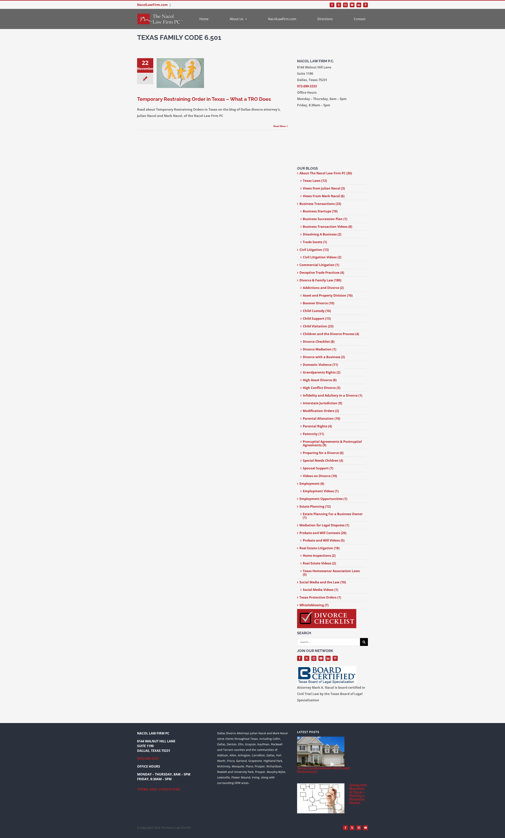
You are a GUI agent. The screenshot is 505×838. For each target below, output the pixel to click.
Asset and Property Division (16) (328, 295)
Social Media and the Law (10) (322, 582)
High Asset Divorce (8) (320, 380)
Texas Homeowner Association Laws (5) (331, 572)
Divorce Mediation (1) (319, 349)
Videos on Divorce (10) (320, 476)
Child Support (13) (317, 318)
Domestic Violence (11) (320, 364)
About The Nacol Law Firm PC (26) (325, 173)
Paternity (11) (313, 434)
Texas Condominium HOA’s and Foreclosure (323, 770)
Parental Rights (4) (317, 426)
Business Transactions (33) (320, 204)
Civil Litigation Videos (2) (322, 257)
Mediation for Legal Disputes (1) (324, 525)
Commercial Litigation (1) (319, 265)
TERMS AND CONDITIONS (158, 789)
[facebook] (332, 5)
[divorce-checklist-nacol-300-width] (326, 610)
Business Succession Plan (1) (325, 219)
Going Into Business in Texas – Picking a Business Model (358, 794)
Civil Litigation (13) (314, 249)
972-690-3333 (307, 86)
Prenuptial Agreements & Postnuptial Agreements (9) (332, 443)
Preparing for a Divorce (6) (323, 453)
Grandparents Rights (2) (321, 372)
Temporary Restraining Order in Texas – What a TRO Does (204, 99)
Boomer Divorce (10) (318, 303)
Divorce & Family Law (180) (320, 280)
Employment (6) (311, 483)
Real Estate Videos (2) (319, 563)
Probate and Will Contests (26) (322, 533)
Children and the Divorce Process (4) (331, 334)
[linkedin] (358, 5)
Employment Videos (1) (321, 491)
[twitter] (338, 5)
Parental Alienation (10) (321, 418)
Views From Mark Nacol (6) (323, 196)
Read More (279, 126)
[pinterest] (365, 5)
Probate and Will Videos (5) (323, 540)
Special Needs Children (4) (323, 460)
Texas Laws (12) (315, 180)
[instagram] (345, 5)
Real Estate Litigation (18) (319, 548)
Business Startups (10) (320, 211)
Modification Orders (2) (321, 411)
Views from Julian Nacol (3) (324, 188)
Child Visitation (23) (318, 326)
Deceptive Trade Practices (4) (321, 272)
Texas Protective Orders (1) (320, 597)
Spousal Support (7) (318, 468)
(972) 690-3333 (148, 758)
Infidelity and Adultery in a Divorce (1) (332, 395)
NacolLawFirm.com (152, 5)
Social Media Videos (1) (320, 589)
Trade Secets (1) (315, 242)
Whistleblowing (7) (313, 605)
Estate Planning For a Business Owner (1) (333, 515)
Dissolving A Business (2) (322, 234)
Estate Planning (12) (315, 506)
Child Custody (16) (317, 311)
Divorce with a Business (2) (324, 357)
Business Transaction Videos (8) (327, 226)
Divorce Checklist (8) (318, 341)
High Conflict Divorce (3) (321, 388)
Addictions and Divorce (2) (323, 288)
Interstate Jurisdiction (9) (322, 403)
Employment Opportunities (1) (323, 499)
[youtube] (352, 5)
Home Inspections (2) (319, 555)
